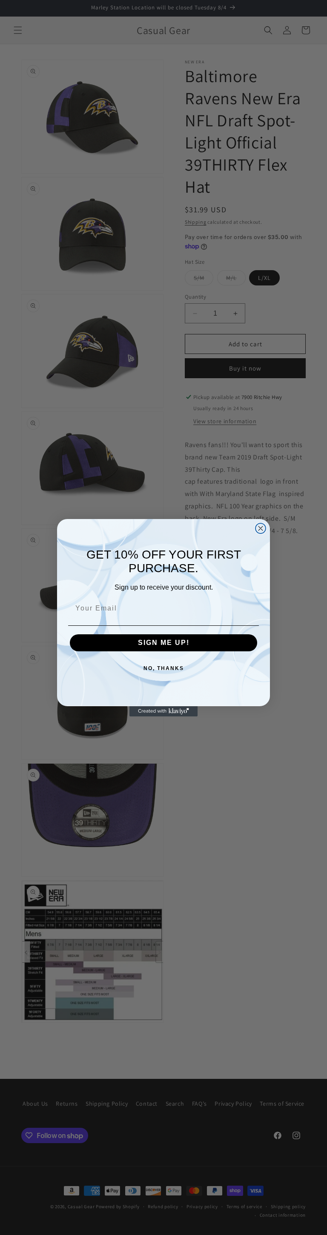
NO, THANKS (163, 668)
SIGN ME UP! (163, 642)
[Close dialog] (260, 528)
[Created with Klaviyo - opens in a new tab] (163, 711)
